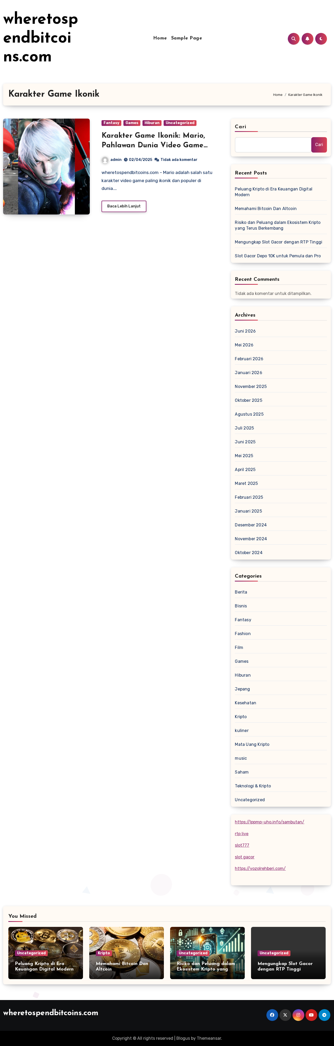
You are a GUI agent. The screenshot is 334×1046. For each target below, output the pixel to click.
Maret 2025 (246, 483)
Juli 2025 (244, 428)
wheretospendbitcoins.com (40, 38)
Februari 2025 (249, 497)
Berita (241, 592)
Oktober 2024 (248, 552)
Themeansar (209, 1038)
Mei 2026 (244, 344)
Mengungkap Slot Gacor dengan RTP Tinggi (278, 242)
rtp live (241, 833)
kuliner (241, 730)
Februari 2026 (249, 358)
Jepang (242, 689)
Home (160, 38)
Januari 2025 (248, 511)
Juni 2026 (245, 331)
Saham (242, 772)
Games (132, 123)
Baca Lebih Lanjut (124, 206)
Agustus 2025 (249, 414)
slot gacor (244, 857)
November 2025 (251, 386)
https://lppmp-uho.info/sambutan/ (269, 822)
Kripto (241, 716)
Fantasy (111, 123)
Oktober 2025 (248, 400)
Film (239, 647)
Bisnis (241, 605)
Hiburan (152, 123)
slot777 (242, 845)
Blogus (183, 1038)
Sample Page (186, 38)
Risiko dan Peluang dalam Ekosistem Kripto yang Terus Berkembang (277, 225)
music (241, 758)
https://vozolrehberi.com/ (260, 868)
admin (116, 160)
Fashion (242, 633)
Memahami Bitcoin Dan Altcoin (266, 208)
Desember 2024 (251, 524)
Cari (240, 127)
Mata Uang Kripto (252, 744)
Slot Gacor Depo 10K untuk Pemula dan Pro (278, 255)
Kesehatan (245, 702)
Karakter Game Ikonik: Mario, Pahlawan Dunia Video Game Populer (153, 145)
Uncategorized (180, 123)
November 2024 (251, 538)
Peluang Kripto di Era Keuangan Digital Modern (273, 192)
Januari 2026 (248, 372)
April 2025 (245, 469)
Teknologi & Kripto (253, 785)
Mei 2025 (244, 455)
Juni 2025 (245, 441)
